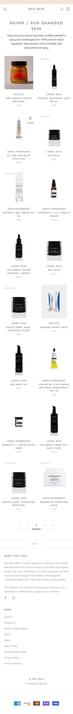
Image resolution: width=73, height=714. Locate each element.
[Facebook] (5, 597)
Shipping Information (15, 652)
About (7, 634)
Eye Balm (54, 155)
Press (7, 640)
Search (8, 617)
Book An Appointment (15, 628)
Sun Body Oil (19, 384)
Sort (35, 543)
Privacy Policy (11, 657)
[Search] (62, 9)
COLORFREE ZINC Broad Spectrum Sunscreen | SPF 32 (54, 387)
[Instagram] (13, 597)
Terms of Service (13, 663)
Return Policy (11, 646)
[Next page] (53, 525)
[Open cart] (68, 9)
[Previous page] (20, 525)
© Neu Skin (36, 678)
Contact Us (10, 622)
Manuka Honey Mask (54, 327)
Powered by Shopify (36, 683)
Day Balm (54, 270)
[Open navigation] (5, 9)
